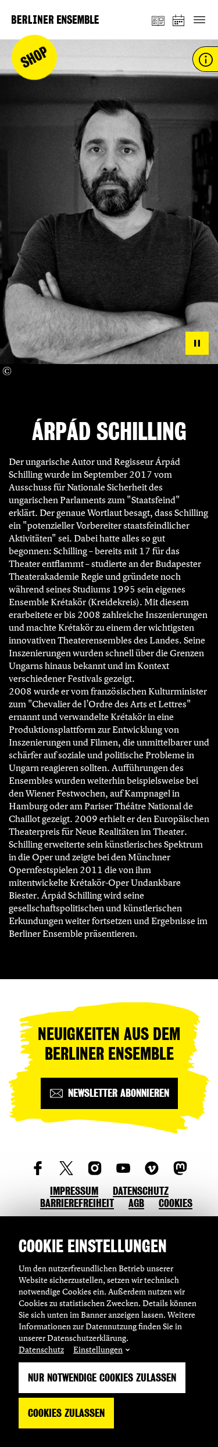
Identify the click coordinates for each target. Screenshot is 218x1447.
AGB (136, 1203)
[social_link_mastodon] (180, 1168)
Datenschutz (41, 1349)
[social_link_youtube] (123, 1168)
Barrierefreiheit (77, 1203)
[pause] (197, 343)
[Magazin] (158, 20)
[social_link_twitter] (66, 1168)
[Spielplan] (179, 20)
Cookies (175, 1203)
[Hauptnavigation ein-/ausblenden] (199, 20)
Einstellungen (98, 1349)
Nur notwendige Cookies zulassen (102, 1378)
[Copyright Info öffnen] (7, 371)
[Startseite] (55, 19)
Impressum (74, 1191)
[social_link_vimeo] (152, 1168)
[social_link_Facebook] (38, 1168)
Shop (34, 57)
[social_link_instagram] (95, 1168)
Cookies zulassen (66, 1413)
